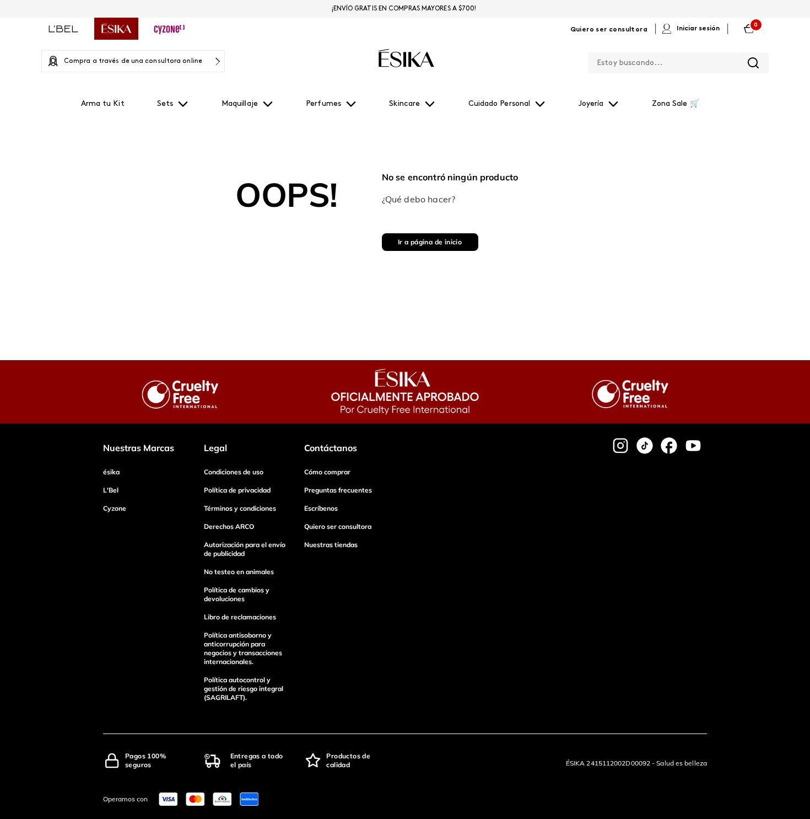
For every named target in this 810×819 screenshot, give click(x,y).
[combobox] (678, 60)
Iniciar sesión (698, 28)
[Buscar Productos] (753, 62)
